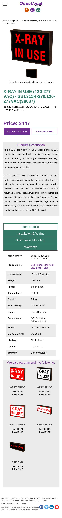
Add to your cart (17, 131)
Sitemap (35, 509)
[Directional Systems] (31, 4)
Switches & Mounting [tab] (30, 240)
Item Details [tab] (30, 227)
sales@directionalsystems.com (13, 504)
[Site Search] (32, 10)
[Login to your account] (27, 10)
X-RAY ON (17, 462)
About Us (4, 509)
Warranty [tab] (30, 247)
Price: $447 (16, 123)
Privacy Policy (14, 509)
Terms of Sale (25, 509)
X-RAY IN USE (17, 387)
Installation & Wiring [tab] (30, 233)
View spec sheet (45, 131)
